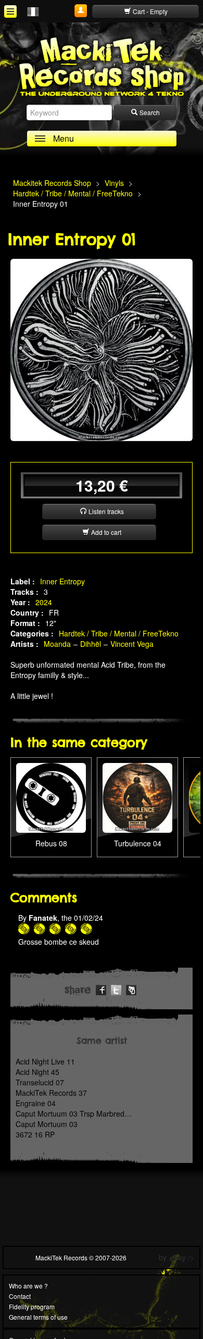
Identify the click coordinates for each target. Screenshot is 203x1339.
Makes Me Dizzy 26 (51, 784)
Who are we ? (28, 1285)
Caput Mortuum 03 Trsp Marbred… (74, 1113)
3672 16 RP (35, 1134)
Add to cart (105, 532)
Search (149, 112)
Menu (63, 138)
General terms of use (38, 1316)
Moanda (57, 644)
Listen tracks (105, 511)
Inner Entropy (62, 581)
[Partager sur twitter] (116, 988)
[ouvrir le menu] (10, 11)
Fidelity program (32, 1306)
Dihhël (90, 644)
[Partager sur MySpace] (131, 988)
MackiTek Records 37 (51, 1092)
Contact (20, 1296)
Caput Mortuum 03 (47, 1124)
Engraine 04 (36, 1103)
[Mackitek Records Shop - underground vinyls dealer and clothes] (101, 66)
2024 (43, 602)
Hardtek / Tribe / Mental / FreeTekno (119, 633)
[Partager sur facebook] (101, 988)
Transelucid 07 (40, 1082)
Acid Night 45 (37, 1072)
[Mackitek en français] (33, 11)
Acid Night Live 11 (45, 1061)
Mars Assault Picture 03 (137, 789)
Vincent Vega (132, 644)
